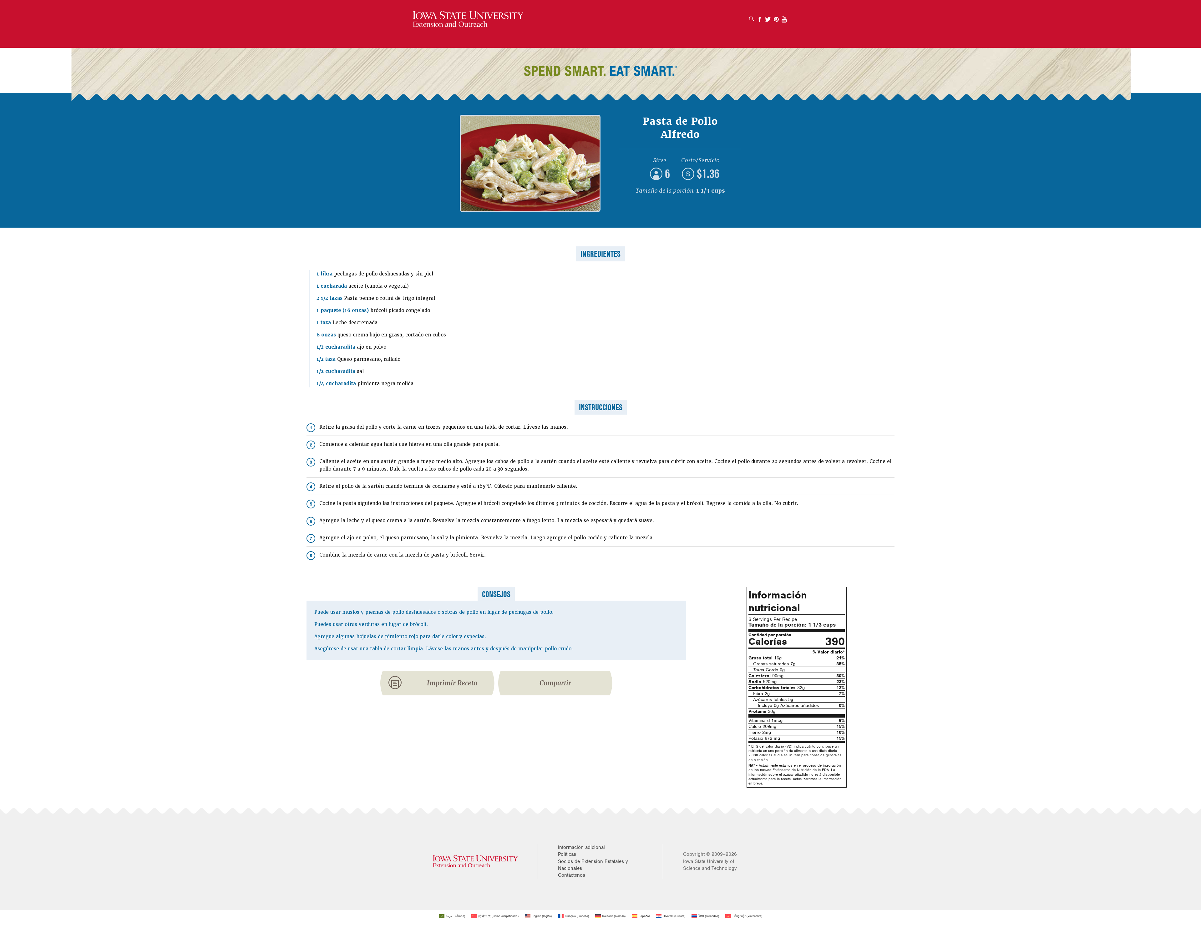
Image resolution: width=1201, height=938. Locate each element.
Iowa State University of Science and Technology (710, 864)
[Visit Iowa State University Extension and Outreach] (475, 861)
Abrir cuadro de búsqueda (753, 17)
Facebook (759, 17)
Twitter (768, 17)
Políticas (567, 854)
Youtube (784, 17)
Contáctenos (571, 875)
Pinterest (776, 17)
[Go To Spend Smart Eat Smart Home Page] (468, 19)
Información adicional (581, 847)
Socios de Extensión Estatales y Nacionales (593, 864)
